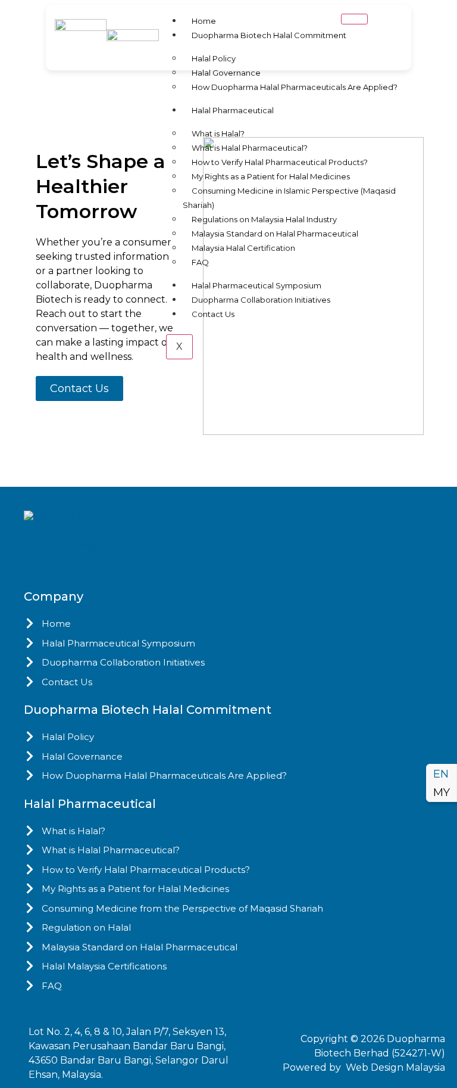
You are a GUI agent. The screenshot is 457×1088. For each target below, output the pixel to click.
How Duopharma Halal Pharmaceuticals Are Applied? (294, 87)
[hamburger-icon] (354, 19)
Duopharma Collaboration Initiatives (261, 299)
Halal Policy (214, 58)
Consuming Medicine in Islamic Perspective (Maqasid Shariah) (289, 198)
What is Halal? (218, 133)
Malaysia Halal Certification (243, 248)
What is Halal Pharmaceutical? (250, 148)
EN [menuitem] (441, 774)
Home (204, 21)
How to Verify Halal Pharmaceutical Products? (280, 162)
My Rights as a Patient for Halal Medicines (271, 176)
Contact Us (213, 314)
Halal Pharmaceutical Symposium (256, 285)
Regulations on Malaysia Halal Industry (264, 219)
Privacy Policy (61, 544)
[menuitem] (441, 774)
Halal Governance (226, 72)
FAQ (200, 262)
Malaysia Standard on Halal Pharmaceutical (275, 233)
